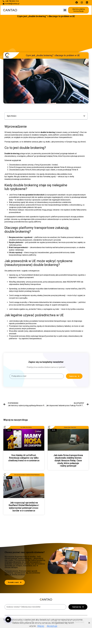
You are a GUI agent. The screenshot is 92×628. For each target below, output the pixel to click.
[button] (65, 10)
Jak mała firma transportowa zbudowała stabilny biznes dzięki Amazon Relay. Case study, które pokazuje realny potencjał (68, 460)
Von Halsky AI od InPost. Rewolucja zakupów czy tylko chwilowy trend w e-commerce (23, 458)
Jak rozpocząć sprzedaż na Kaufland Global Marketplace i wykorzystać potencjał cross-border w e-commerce (24, 506)
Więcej (40, 625)
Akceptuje (52, 625)
